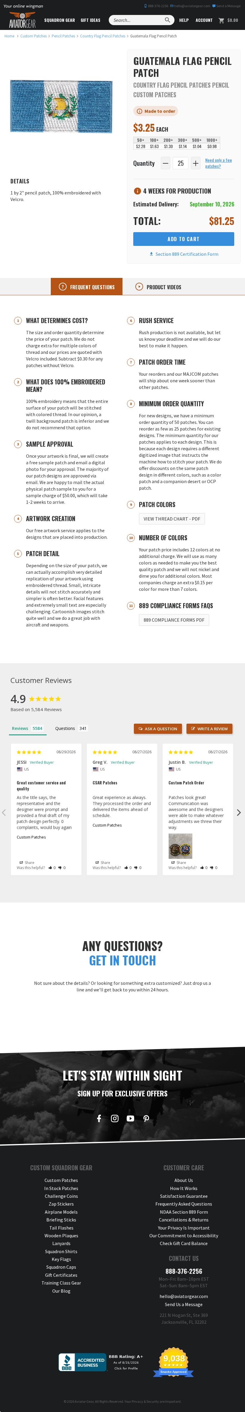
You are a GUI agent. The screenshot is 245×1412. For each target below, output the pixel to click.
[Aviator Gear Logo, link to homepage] (22, 20)
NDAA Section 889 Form (184, 1212)
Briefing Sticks (61, 1220)
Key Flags (61, 1259)
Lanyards (61, 1243)
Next (239, 812)
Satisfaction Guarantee (184, 1196)
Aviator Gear (84, 1401)
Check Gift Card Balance (184, 1243)
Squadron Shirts (61, 1251)
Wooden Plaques (61, 1235)
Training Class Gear (61, 1283)
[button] (52, 867)
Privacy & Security (145, 1401)
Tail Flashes (61, 1228)
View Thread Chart (172, 519)
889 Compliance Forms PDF (174, 620)
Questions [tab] (65, 728)
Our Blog (61, 1291)
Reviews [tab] (20, 728)
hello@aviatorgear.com (192, 6)
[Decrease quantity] (165, 163)
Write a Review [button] (212, 728)
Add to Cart (184, 239)
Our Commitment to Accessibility (183, 1235)
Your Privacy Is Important (184, 1228)
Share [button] (29, 862)
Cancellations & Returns (184, 1220)
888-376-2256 (157, 6)
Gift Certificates (61, 1275)
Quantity (144, 163)
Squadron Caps (61, 1267)
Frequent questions (92, 287)
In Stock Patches (61, 1188)
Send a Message (228, 6)
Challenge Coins (61, 1196)
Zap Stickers (61, 1204)
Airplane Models (61, 1212)
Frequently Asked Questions (183, 1204)
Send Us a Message (184, 1304)
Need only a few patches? (218, 163)
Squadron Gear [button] (59, 20)
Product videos (163, 287)
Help (183, 20)
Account (204, 20)
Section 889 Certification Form (186, 254)
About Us (183, 1180)
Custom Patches (31, 837)
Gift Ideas (90, 20)
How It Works (183, 1188)
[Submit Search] (167, 20)
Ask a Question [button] (161, 728)
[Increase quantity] (195, 163)
